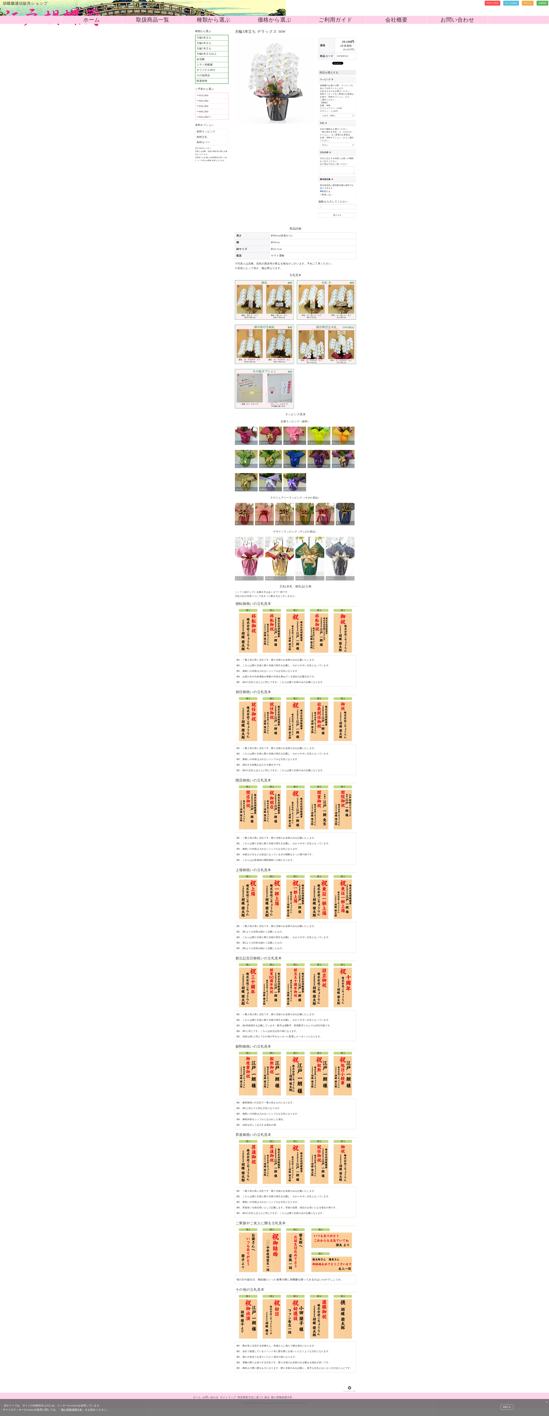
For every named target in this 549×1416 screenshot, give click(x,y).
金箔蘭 (201, 59)
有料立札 (202, 137)
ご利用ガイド (335, 20)
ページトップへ (349, 1391)
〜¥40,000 (202, 111)
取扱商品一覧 (152, 20)
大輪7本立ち (204, 48)
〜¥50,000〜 (204, 117)
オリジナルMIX (206, 70)
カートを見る (511, 3)
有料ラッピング (206, 131)
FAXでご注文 (492, 3)
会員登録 (542, 3)
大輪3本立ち (204, 37)
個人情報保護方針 (281, 1397)
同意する (507, 1407)
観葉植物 (202, 80)
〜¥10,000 (202, 95)
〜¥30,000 (202, 106)
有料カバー (203, 142)
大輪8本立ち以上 (207, 53)
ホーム (91, 20)
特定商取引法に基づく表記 (253, 1397)
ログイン (528, 3)
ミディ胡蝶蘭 (205, 64)
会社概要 (396, 20)
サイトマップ (228, 1397)
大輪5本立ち (204, 43)
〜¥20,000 (202, 100)
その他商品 (203, 75)
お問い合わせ (457, 20)
